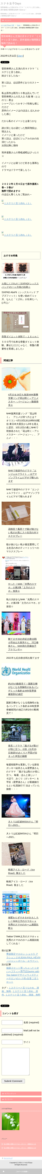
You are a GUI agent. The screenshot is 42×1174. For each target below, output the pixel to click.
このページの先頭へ (22, 1171)
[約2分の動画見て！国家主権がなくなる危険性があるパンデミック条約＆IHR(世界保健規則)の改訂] (16, 678)
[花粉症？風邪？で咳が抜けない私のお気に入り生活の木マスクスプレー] (16, 523)
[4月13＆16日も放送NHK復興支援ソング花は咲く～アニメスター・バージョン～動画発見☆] (16, 389)
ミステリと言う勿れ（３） (18, 235)
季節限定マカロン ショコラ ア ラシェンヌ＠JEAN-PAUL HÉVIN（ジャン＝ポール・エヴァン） (23, 957)
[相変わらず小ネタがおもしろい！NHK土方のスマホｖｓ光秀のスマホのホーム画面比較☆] (16, 912)
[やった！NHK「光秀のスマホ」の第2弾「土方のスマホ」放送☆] (16, 578)
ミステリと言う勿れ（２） (18, 219)
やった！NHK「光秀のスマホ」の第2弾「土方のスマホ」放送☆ (22, 587)
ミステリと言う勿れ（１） (18, 203)
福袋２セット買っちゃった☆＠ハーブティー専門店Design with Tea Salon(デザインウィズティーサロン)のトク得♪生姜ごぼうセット (22, 975)
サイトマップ (8, 1158)
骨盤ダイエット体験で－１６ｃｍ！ (20, 336)
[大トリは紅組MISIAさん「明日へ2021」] (16, 816)
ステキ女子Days (10, 3)
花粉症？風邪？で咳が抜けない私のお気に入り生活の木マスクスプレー (23, 532)
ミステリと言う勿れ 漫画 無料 (22, 994)
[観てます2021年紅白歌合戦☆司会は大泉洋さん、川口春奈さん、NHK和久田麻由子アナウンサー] (16, 633)
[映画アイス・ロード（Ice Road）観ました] (16, 864)
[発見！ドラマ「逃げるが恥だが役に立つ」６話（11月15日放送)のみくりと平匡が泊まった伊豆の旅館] (16, 740)
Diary (20, 56)
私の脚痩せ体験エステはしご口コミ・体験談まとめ (20, 1144)
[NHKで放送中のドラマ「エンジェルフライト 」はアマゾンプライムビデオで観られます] (16, 464)
